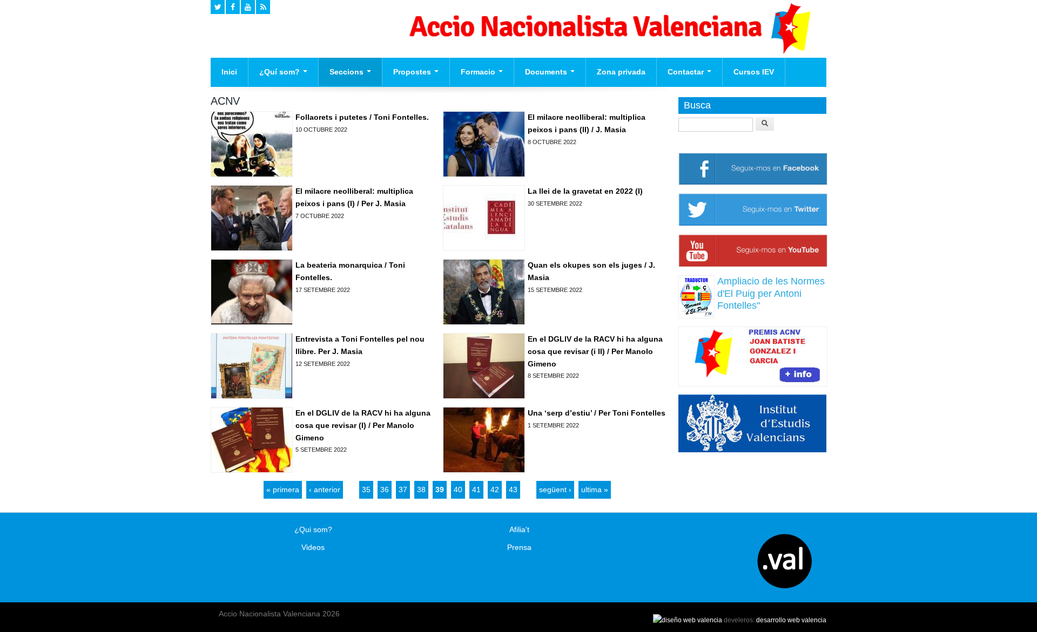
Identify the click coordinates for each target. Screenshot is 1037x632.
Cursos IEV (753, 71)
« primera (282, 489)
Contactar (687, 71)
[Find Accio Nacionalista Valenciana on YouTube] (248, 7)
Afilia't (519, 529)
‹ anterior (324, 489)
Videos (313, 547)
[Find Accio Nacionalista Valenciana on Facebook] (233, 7)
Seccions (347, 71)
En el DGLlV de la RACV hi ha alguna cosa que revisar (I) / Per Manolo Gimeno (362, 425)
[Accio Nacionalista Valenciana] (608, 51)
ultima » (594, 489)
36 (384, 489)
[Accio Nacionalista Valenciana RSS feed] (263, 7)
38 (421, 489)
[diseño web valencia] (687, 620)
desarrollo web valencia (791, 620)
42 (494, 489)
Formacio (479, 71)
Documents (547, 71)
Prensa (519, 547)
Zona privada (621, 71)
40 (458, 489)
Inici (229, 71)
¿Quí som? (280, 71)
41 (476, 489)
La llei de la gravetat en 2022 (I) (585, 191)
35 (366, 489)
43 (513, 489)
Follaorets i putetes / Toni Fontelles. (362, 117)
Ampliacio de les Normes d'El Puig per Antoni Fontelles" (771, 293)
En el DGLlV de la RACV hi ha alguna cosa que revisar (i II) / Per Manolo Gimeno (595, 351)
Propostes (413, 71)
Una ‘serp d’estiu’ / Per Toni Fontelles (596, 413)
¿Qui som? (313, 529)
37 (403, 489)
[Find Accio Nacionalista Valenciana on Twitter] (218, 7)
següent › (555, 489)
